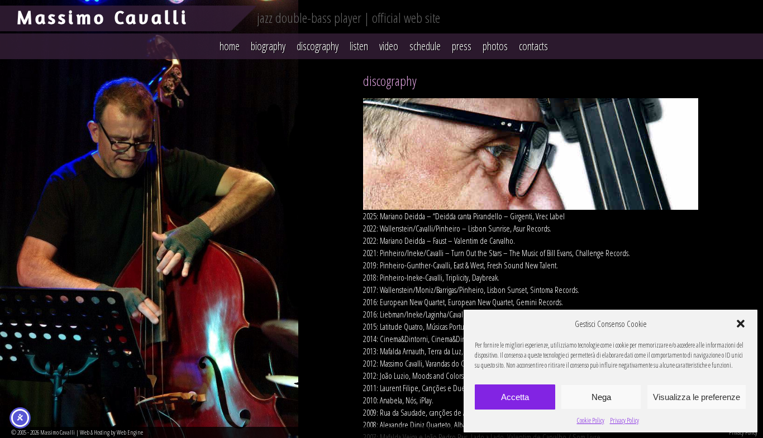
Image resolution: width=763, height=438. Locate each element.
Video (388, 46)
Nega (601, 397)
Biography (268, 46)
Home (230, 46)
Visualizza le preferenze (696, 397)
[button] (740, 323)
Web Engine (130, 432)
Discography (317, 46)
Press (461, 46)
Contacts (533, 46)
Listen (359, 46)
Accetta (515, 397)
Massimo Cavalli (103, 17)
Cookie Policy (590, 420)
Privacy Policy (624, 420)
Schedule (425, 46)
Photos (495, 46)
